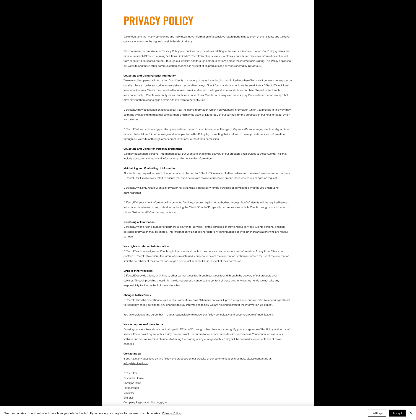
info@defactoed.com (136, 363)
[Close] (410, 413)
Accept (397, 413)
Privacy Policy (171, 413)
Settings (377, 413)
